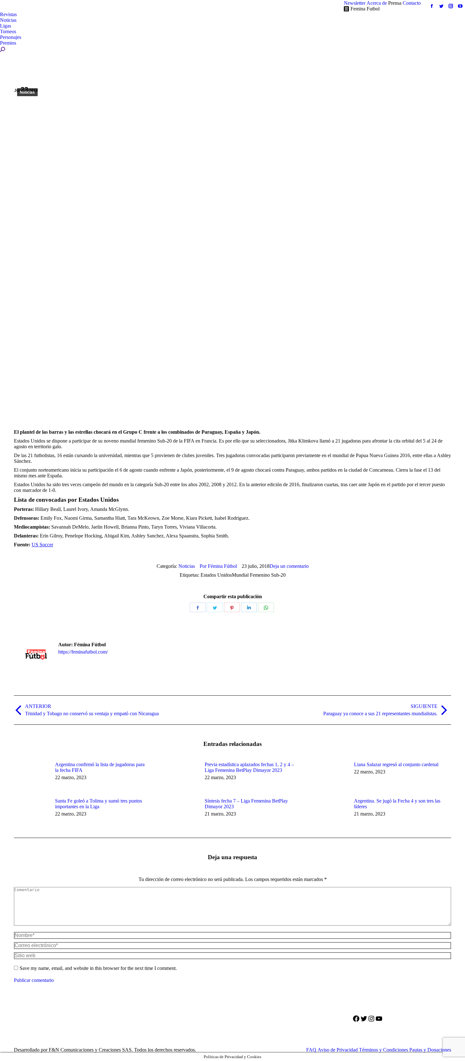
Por (218, 566)
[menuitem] (354, 3)
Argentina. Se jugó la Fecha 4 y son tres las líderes (397, 803)
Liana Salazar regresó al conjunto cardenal (396, 764)
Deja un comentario (289, 566)
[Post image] (31, 776)
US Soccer (42, 544)
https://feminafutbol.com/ (83, 652)
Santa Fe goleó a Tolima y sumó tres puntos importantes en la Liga (98, 803)
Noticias (27, 92)
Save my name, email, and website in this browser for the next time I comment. (98, 968)
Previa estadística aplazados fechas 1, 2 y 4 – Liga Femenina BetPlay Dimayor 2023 (249, 767)
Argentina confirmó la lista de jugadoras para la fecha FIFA (100, 767)
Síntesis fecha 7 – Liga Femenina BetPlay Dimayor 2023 (246, 803)
